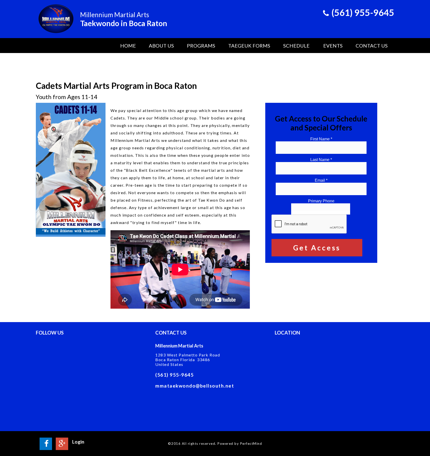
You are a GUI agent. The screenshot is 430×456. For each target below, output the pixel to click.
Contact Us (372, 46)
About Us (161, 46)
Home (128, 46)
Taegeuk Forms (249, 46)
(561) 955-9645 (174, 375)
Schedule (296, 46)
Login (78, 442)
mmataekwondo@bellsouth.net (194, 385)
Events (333, 46)
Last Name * (321, 160)
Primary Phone (321, 201)
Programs (201, 46)
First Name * (321, 139)
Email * (321, 180)
